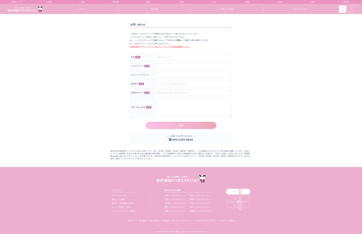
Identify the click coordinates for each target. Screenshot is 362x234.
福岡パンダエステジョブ (200, 199)
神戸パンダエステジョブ (200, 207)
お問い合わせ (154, 220)
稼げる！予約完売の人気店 (123, 203)
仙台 (214, 2)
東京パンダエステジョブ (175, 195)
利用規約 (165, 220)
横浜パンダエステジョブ (175, 207)
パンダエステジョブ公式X (204, 220)
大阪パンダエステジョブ (175, 199)
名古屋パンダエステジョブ (176, 203)
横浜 (148, 2)
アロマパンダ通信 (227, 220)
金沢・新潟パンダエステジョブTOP (240, 205)
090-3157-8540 (182, 140)
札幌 (181, 2)
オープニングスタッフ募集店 (124, 211)
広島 (280, 2)
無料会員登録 (240, 191)
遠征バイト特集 (227, 9)
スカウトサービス (300, 9)
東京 (50, 2)
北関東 (346, 2)
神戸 (313, 2)
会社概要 (142, 220)
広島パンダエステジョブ (200, 203)
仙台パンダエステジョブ (200, 195)
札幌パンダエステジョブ (175, 211)
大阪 (82, 2)
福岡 (247, 2)
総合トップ (17, 2)
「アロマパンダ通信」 (173, 40)
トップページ (81, 9)
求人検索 (154, 9)
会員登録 (342, 11)
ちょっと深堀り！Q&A (121, 207)
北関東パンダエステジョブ (201, 211)
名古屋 (116, 2)
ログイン (351, 11)
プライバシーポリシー (180, 220)
